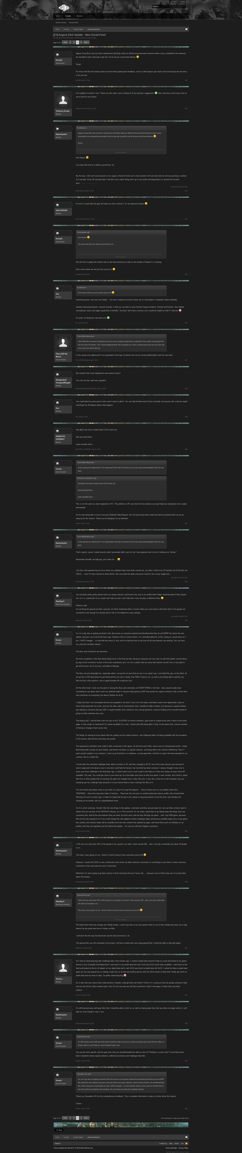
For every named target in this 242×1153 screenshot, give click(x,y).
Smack (84, 38)
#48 (186, 388)
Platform (58, 1143)
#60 (186, 1108)
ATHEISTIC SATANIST (60, 437)
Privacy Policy (183, 1148)
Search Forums (61, 22)
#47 (186, 360)
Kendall (59, 60)
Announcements (68, 38)
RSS (186, 1143)
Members (79, 16)
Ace (57, 294)
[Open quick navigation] (186, 29)
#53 (186, 620)
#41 (186, 80)
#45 (186, 274)
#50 (186, 449)
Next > (86, 42)
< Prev (65, 42)
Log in (183, 2)
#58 (186, 1023)
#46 (186, 323)
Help (170, 1143)
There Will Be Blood (61, 355)
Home (58, 16)
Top (182, 1143)
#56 (186, 948)
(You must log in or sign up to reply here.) (175, 1118)
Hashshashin (61, 134)
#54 (186, 831)
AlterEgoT (60, 601)
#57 (186, 995)
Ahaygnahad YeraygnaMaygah (63, 381)
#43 (186, 191)
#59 (186, 1061)
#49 (186, 417)
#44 (186, 219)
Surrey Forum (184, 1152)
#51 (186, 523)
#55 (186, 882)
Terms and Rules (171, 1148)
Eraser (58, 640)
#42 (186, 108)
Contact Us (163, 1143)
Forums (68, 16)
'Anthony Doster (63, 111)
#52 (186, 581)
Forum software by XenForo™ (73, 1148)
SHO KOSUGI (61, 210)
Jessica (59, 979)
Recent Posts (73, 22)
